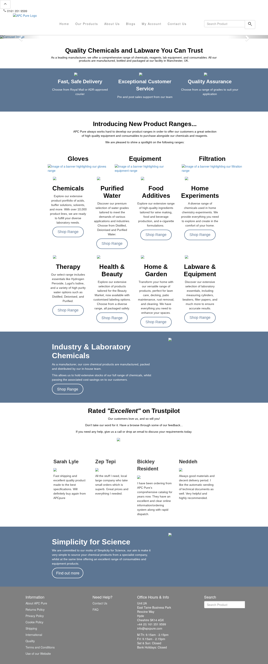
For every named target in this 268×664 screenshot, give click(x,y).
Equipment (145, 158)
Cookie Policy (34, 622)
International (34, 635)
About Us (112, 24)
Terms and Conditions (40, 647)
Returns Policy (35, 609)
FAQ (95, 609)
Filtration (212, 158)
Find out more (67, 572)
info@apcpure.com (42, 11)
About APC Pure (36, 603)
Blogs (130, 24)
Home (64, 24)
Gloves (78, 158)
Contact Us (177, 24)
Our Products (86, 24)
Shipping (31, 628)
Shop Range (68, 232)
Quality (30, 641)
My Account (151, 24)
